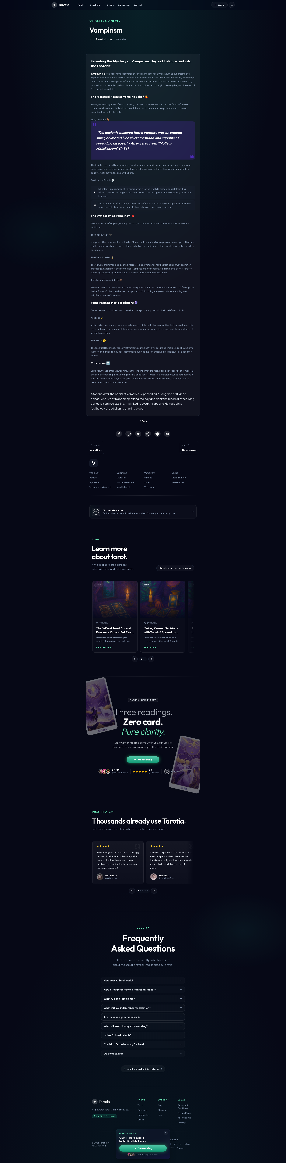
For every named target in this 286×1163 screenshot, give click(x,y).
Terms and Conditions (183, 1107)
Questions (142, 1110)
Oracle (140, 1119)
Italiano (187, 1144)
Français (180, 1148)
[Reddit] (157, 434)
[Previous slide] (135, 659)
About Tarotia (184, 1117)
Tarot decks (142, 1115)
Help (160, 1115)
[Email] (167, 434)
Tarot (140, 1105)
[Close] (166, 1133)
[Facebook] (119, 434)
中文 (172, 1148)
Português (177, 1144)
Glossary (162, 1110)
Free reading (145, 759)
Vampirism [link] (121, 39)
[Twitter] (138, 434)
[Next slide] (151, 659)
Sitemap (182, 1122)
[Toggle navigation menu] (232, 5)
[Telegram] (148, 434)
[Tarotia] (60, 5)
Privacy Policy (184, 1113)
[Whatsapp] (128, 434)
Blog (160, 1105)
